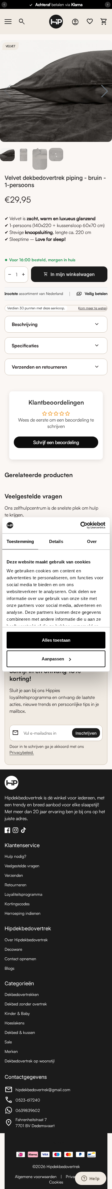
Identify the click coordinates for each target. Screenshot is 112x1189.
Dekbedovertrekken (22, 994)
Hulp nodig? (15, 856)
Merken (11, 1051)
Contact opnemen (20, 958)
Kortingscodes (17, 903)
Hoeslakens (14, 1022)
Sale (8, 1041)
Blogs (9, 968)
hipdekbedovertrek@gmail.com (37, 1090)
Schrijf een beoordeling (56, 442)
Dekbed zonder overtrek (26, 1003)
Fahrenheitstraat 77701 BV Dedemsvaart (36, 1122)
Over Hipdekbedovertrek (26, 939)
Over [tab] (92, 541)
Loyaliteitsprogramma (23, 894)
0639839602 (36, 1111)
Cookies (56, 1182)
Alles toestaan (56, 639)
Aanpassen (53, 658)
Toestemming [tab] (20, 541)
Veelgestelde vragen (22, 865)
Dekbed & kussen (20, 1032)
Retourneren (15, 884)
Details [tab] (56, 541)
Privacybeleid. (21, 752)
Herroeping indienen (22, 913)
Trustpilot (56, 1142)
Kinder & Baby (17, 1013)
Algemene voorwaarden (36, 1176)
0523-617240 (36, 1100)
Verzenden (14, 875)
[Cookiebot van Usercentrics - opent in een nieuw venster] (80, 525)
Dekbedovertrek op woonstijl (30, 1060)
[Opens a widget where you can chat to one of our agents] (90, 1179)
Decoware (13, 949)
